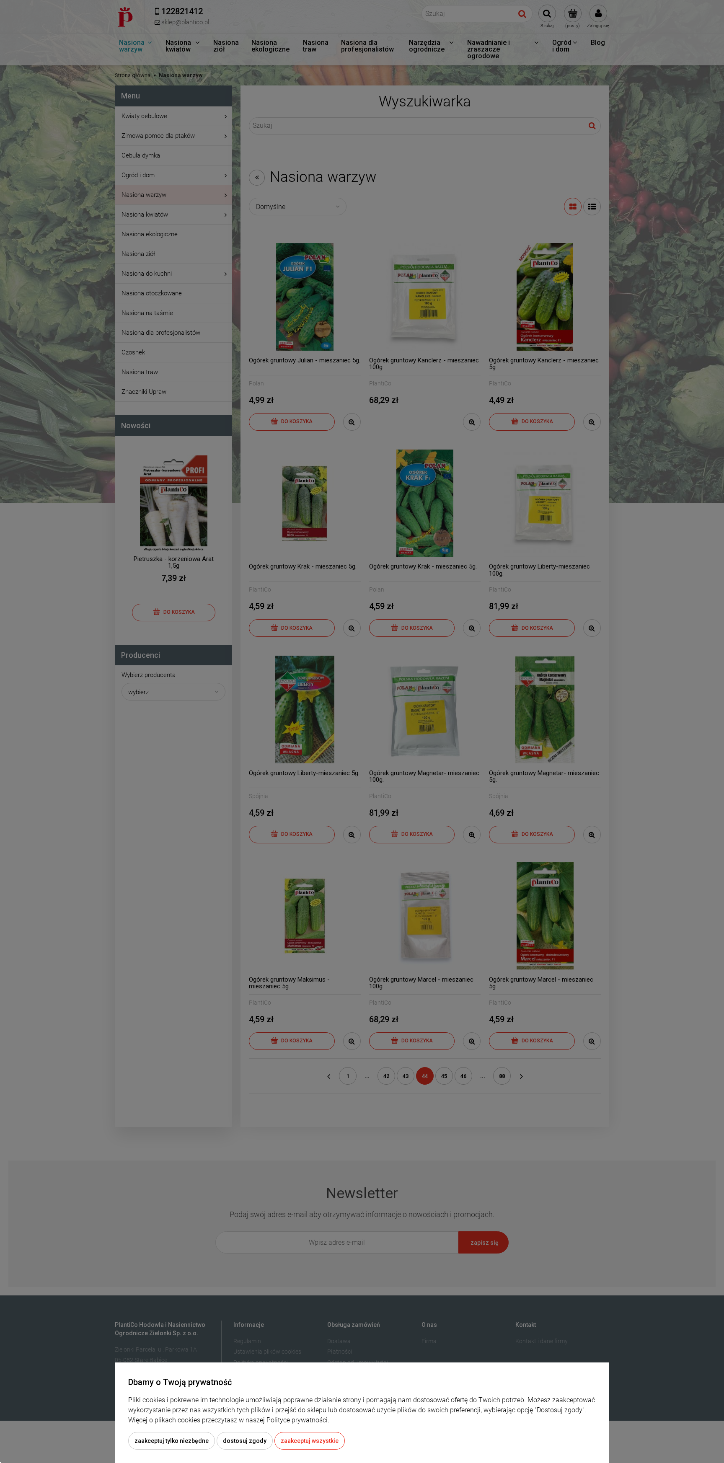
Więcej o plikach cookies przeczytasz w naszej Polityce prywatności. (228, 1420)
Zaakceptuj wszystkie (310, 1440)
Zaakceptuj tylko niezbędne (171, 1440)
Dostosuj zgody (244, 1440)
